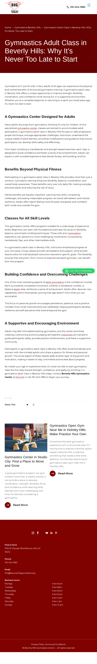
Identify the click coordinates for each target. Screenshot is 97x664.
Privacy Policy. (38, 644)
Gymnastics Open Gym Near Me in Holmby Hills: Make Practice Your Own (68, 430)
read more (20, 505)
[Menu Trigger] (89, 5)
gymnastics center (27, 128)
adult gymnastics (55, 282)
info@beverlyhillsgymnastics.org (20, 573)
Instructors (67, 335)
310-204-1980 (77, 7)
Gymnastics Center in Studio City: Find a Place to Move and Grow (26, 461)
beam (17, 289)
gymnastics (74, 233)
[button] (78, 270)
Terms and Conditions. (55, 644)
